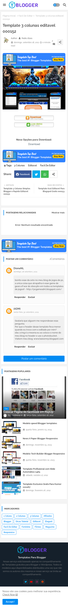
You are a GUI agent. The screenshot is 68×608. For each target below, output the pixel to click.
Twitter (36, 174)
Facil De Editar (25, 16)
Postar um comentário (34, 358)
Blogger (7, 521)
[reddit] (42, 581)
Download (34, 144)
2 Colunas (20, 516)
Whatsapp (45, 174)
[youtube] (31, 581)
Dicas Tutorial (22, 521)
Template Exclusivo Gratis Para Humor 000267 (42, 485)
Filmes (38, 527)
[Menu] (4, 5)
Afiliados (48, 516)
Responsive (9, 532)
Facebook (25, 174)
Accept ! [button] (10, 601)
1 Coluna (8, 516)
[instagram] (37, 581)
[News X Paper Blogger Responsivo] (11, 442)
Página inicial (9, 16)
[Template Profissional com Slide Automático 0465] (11, 473)
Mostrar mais (58, 212)
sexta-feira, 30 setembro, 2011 (26, 312)
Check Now (8, 594)
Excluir (31, 297)
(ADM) (17, 308)
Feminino (26, 527)
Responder (20, 297)
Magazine (49, 527)
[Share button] (53, 174)
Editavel (32, 165)
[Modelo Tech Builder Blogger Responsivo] (11, 457)
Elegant (48, 521)
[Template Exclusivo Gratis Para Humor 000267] (11, 488)
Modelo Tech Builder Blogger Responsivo (44, 453)
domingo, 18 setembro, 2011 (25, 272)
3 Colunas (19, 165)
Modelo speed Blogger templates (40, 423)
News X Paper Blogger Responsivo (40, 438)
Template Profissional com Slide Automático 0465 (39, 470)
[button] (56, 5)
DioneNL (19, 268)
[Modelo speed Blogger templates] (11, 427)
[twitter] (25, 581)
